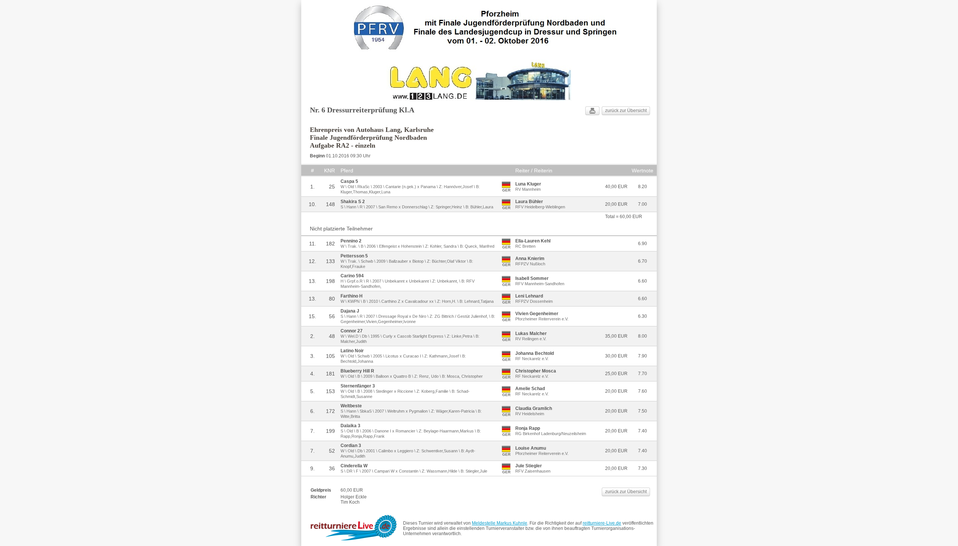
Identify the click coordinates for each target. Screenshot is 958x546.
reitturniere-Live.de (602, 523)
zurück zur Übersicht (626, 110)
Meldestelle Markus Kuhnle (499, 523)
